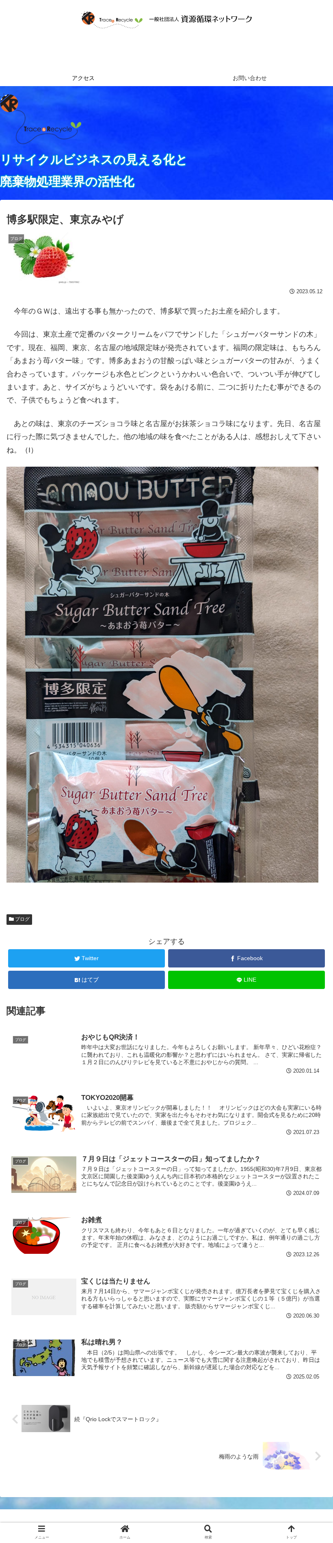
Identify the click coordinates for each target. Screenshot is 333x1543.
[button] (308, 995)
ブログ (22, 919)
